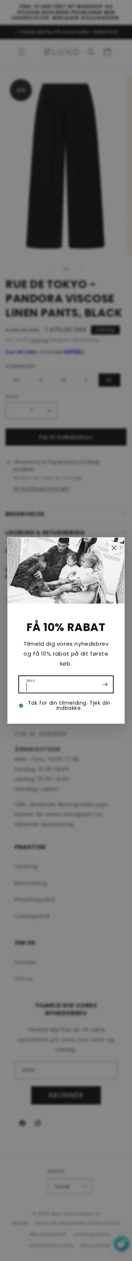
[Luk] (114, 548)
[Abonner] (105, 684)
